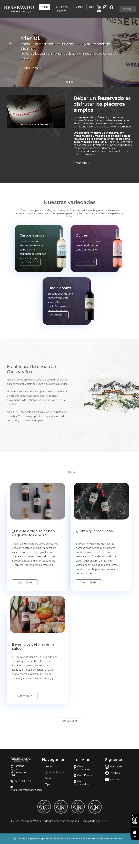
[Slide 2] (69, 81)
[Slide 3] (72, 81)
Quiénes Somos (61, 9)
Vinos (79, 7)
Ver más (23, 582)
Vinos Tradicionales (81, 783)
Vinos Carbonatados (82, 768)
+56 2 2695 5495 (23, 781)
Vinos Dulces (84, 775)
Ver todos (68, 720)
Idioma (127, 9)
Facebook (115, 773)
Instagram (115, 766)
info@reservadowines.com (26, 789)
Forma (104, 821)
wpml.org (45, 838)
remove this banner (113, 838)
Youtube (114, 779)
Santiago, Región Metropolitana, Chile (19, 770)
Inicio (44, 7)
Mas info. (82, 163)
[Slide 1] (67, 81)
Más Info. (31, 68)
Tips (91, 7)
